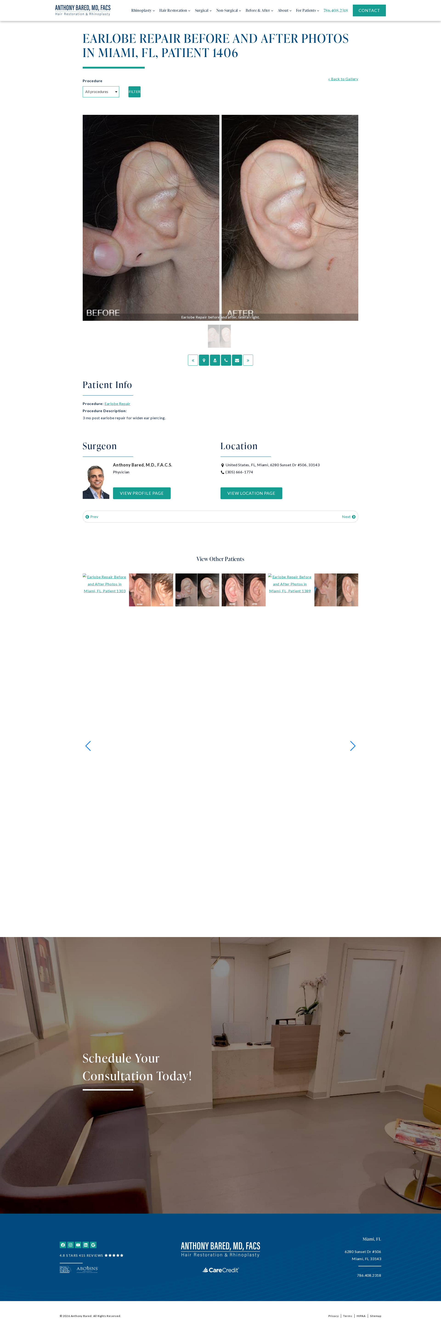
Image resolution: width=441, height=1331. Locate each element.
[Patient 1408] (193, 360)
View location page (251, 493)
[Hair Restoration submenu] (189, 10)
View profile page (142, 493)
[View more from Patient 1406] (197, 589)
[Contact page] (237, 360)
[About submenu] (290, 10)
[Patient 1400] (248, 360)
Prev (93, 516)
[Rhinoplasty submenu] (154, 10)
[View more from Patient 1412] (336, 589)
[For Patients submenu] (318, 10)
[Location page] (204, 360)
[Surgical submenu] (210, 10)
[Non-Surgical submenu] (240, 10)
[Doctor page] (215, 360)
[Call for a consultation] (226, 360)
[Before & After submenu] (272, 10)
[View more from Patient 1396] (151, 589)
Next (347, 516)
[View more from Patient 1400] (244, 589)
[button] (88, 746)
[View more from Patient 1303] (105, 745)
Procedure (92, 80)
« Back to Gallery (343, 79)
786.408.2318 (369, 1275)
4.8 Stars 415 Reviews (81, 1255)
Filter (134, 91)
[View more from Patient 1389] (290, 745)
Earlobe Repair (117, 403)
